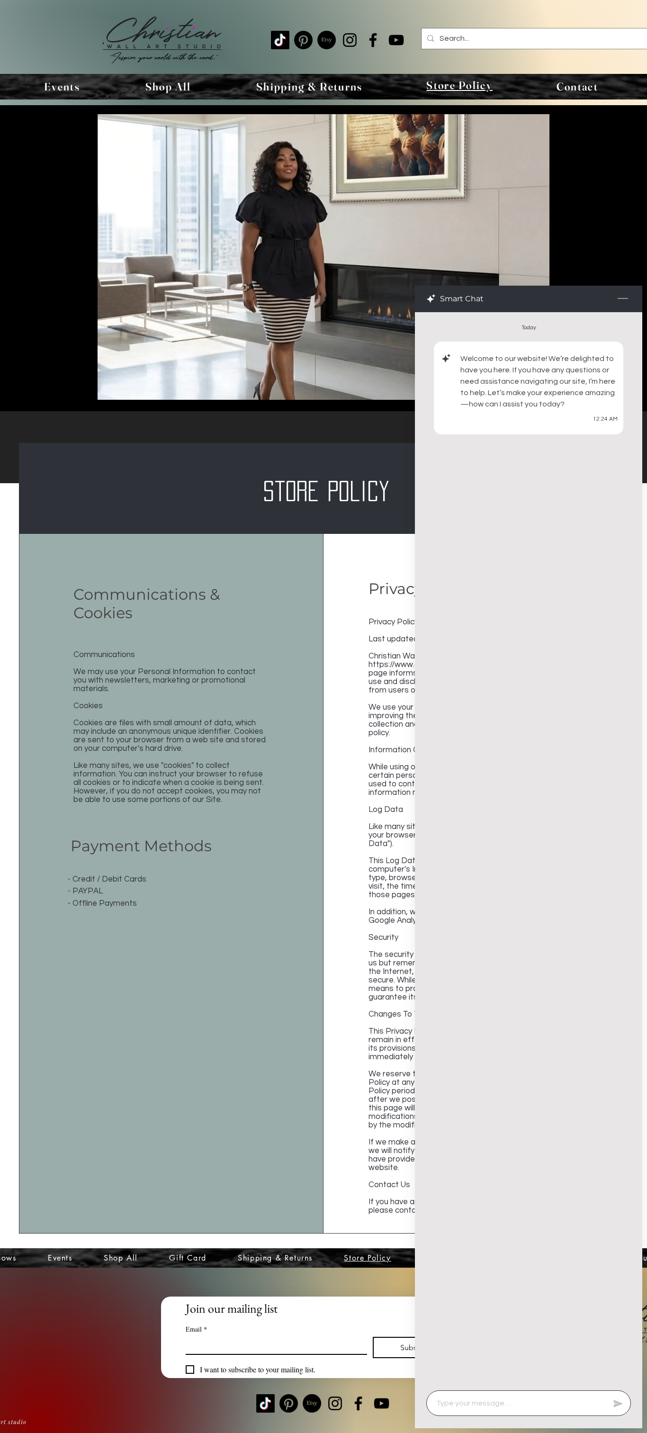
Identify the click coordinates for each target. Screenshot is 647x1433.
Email (196, 1329)
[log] (528, 848)
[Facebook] (373, 40)
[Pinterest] (303, 40)
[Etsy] (326, 40)
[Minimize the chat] (622, 298)
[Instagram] (350, 40)
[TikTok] (280, 40)
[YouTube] (396, 40)
